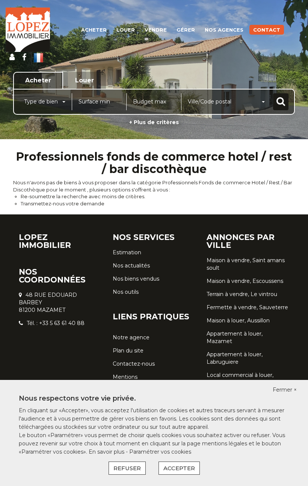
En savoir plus (107, 451)
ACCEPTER (179, 468)
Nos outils (126, 292)
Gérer (186, 30)
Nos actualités (131, 265)
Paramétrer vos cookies (160, 451)
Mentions (125, 377)
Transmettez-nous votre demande (62, 203)
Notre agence (131, 337)
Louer (125, 30)
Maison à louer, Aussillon (238, 320)
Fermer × (285, 389)
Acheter (94, 30)
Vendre (156, 30)
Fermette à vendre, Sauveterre (247, 307)
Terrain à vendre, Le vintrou (242, 294)
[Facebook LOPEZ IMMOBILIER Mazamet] (24, 57)
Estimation (127, 252)
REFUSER (127, 468)
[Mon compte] (12, 57)
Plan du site (128, 350)
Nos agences (224, 30)
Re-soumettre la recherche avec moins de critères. (83, 196)
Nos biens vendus (136, 278)
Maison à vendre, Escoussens (245, 281)
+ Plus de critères (154, 122)
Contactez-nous (134, 363)
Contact (266, 30)
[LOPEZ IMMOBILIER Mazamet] (28, 30)
